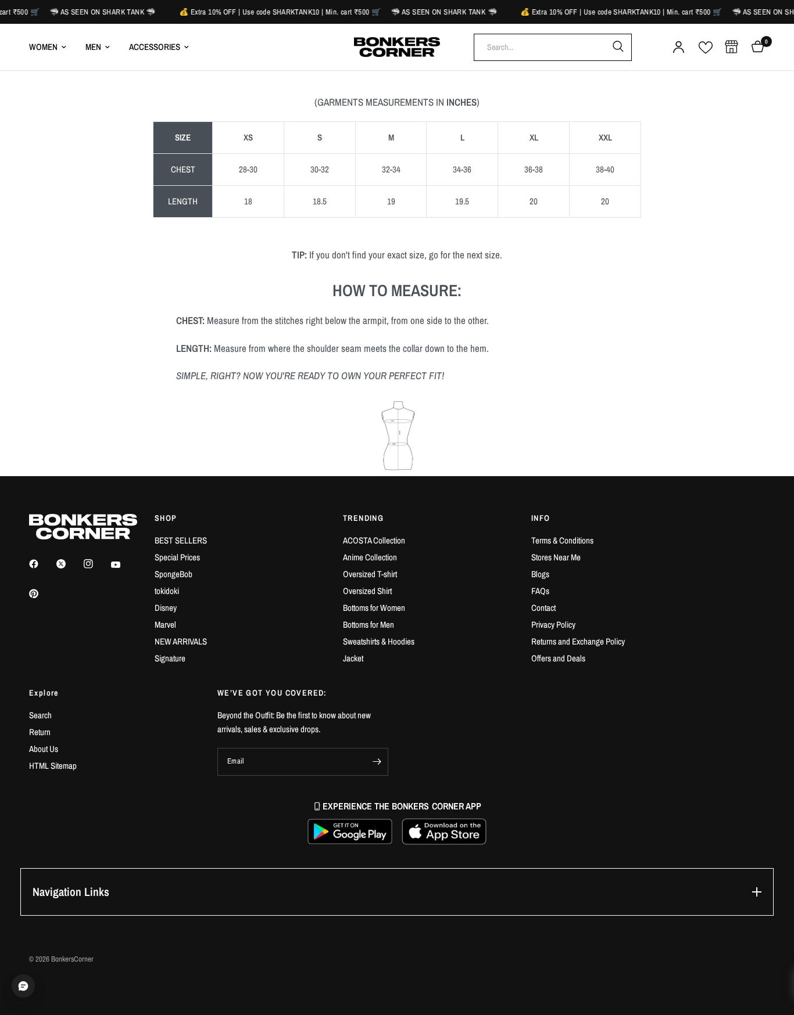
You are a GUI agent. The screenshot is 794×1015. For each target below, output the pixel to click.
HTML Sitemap (53, 766)
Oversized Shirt (367, 591)
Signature (170, 658)
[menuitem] (52, 47)
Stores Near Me (556, 557)
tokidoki (167, 591)
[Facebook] (42, 564)
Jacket (353, 658)
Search (40, 715)
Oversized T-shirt (370, 574)
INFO (540, 518)
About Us (43, 749)
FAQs (540, 591)
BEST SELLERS (181, 540)
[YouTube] (124, 565)
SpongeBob (173, 574)
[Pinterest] (42, 593)
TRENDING (363, 518)
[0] (755, 47)
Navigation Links (71, 891)
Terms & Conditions (562, 540)
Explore (44, 693)
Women (43, 47)
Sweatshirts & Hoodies (378, 641)
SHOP (166, 518)
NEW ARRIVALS (181, 641)
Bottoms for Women (374, 608)
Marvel (165, 624)
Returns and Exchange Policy (578, 641)
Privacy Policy (553, 624)
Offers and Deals (558, 658)
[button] (349, 831)
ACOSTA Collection (374, 540)
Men (93, 47)
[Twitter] (69, 564)
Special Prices (177, 557)
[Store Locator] (731, 47)
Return (40, 732)
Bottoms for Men (368, 624)
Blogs (540, 574)
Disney (166, 608)
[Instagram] (96, 564)
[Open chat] (23, 986)
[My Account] (679, 47)
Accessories (154, 47)
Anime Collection (370, 557)
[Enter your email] (376, 762)
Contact (543, 608)
